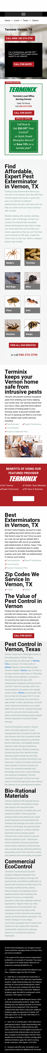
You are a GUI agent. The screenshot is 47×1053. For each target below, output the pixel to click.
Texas (25, 20)
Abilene (8, 667)
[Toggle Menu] (23, 14)
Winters (21, 693)
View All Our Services (23, 345)
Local (16, 20)
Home (7, 20)
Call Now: (19, 38)
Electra (24, 670)
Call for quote (23, 64)
